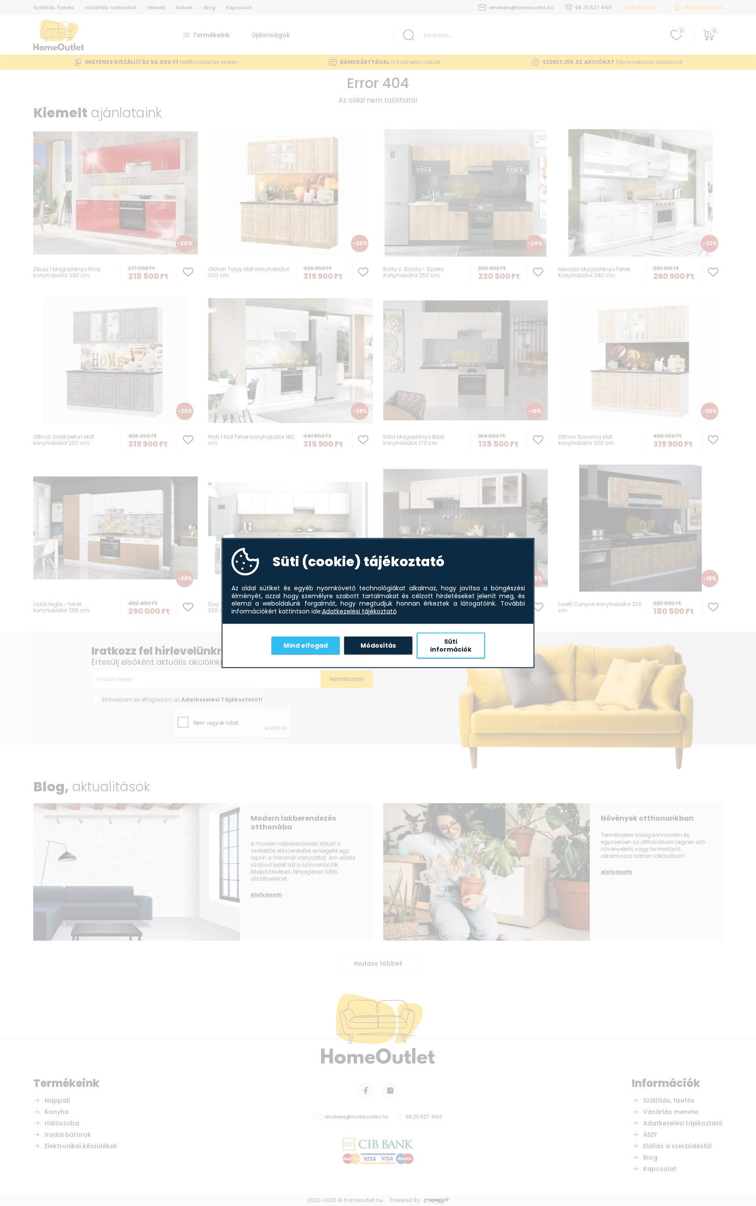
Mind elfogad (306, 645)
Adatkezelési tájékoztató (359, 611)
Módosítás (378, 645)
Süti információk (451, 645)
